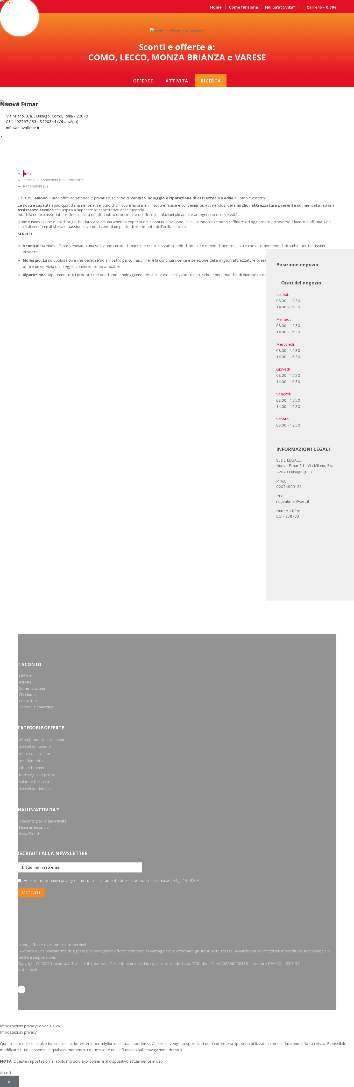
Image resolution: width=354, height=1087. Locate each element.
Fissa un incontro (34, 827)
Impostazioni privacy (18, 1025)
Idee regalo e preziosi (38, 774)
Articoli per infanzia (35, 788)
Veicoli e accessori (35, 753)
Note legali (27, 969)
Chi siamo (27, 694)
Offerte (143, 81)
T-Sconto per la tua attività (43, 821)
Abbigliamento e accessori (42, 739)
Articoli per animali (35, 746)
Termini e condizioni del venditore (53, 179)
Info (27, 173)
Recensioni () (35, 186)
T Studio (200, 963)
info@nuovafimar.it (22, 127)
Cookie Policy (48, 1025)
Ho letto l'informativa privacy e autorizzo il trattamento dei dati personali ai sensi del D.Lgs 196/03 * (111, 880)
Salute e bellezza (34, 781)
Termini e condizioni (36, 706)
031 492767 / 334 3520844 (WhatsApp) (42, 121)
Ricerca (211, 81)
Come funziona (32, 688)
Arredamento (31, 760)
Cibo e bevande (33, 767)
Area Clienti (29, 833)
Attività (177, 81)
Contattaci (28, 700)
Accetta (6, 1072)
